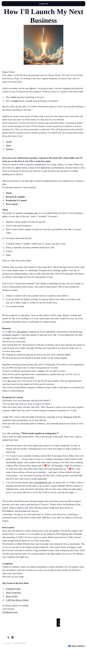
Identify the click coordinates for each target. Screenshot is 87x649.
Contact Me (43, 4)
